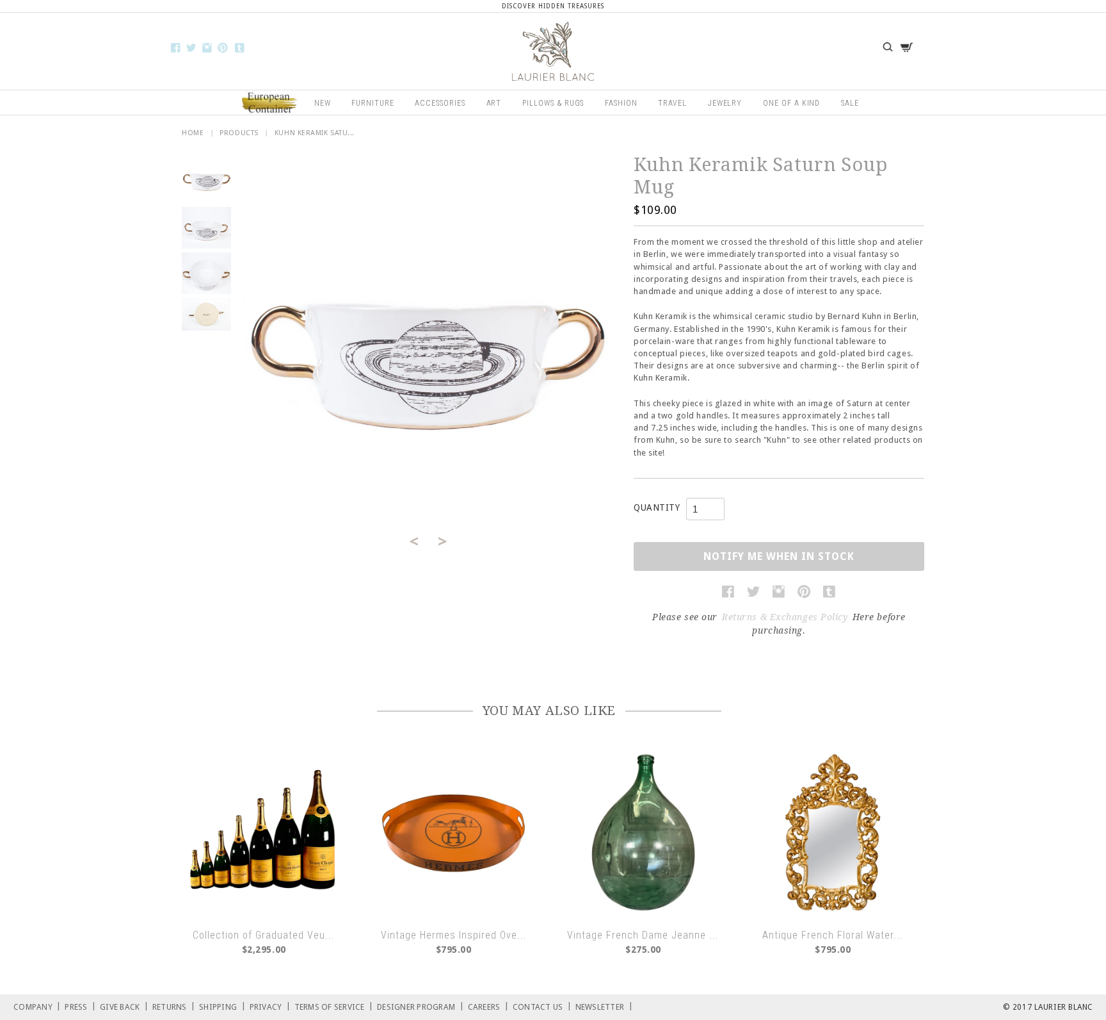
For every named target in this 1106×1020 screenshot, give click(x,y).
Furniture (372, 103)
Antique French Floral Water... (832, 935)
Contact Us (542, 1006)
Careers (488, 1006)
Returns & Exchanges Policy (785, 617)
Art (494, 103)
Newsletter (604, 1006)
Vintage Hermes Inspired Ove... (454, 935)
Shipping (222, 1006)
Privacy (270, 1006)
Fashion (621, 103)
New (322, 103)
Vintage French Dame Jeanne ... (643, 935)
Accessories (440, 103)
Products (239, 133)
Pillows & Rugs (553, 103)
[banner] (553, 51)
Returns (173, 1006)
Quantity (657, 507)
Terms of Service (334, 1006)
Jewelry (725, 103)
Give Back (124, 1006)
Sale (850, 103)
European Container (270, 103)
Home (193, 133)
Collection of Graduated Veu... (264, 935)
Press (80, 1006)
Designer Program (420, 1006)
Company (37, 1006)
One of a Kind (791, 103)
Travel (672, 103)
